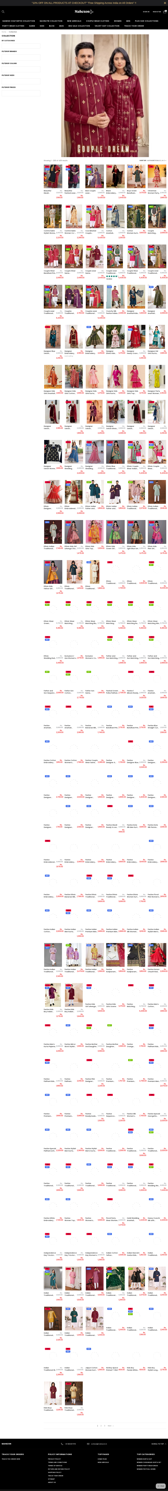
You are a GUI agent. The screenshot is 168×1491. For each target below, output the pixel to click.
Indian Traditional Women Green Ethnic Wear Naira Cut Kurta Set (71, 1384)
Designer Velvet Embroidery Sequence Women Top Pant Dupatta (49, 421)
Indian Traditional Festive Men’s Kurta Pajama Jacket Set (49, 1349)
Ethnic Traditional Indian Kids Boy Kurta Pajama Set (69, 581)
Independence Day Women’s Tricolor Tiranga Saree (91, 1269)
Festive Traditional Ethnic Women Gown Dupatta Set (154, 1165)
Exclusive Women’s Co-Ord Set (91, 662)
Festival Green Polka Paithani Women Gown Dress (112, 701)
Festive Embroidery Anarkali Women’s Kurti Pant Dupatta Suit (70, 876)
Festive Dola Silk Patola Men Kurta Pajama (153, 841)
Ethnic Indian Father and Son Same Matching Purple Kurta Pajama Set (111, 501)
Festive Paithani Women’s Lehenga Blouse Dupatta (68, 1095)
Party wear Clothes (13, 20)
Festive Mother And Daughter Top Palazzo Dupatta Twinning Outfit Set (91, 1060)
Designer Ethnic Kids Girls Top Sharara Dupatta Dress (112, 346)
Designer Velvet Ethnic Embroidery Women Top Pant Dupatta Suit (111, 421)
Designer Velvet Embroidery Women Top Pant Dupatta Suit (91, 421)
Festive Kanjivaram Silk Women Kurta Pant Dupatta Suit (111, 985)
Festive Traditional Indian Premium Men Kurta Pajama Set (49, 1199)
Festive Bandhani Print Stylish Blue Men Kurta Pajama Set (133, 736)
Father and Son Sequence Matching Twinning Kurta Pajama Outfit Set (50, 701)
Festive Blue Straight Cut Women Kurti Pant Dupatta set (153, 736)
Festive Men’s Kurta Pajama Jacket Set (49, 1060)
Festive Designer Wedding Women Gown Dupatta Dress (71, 811)
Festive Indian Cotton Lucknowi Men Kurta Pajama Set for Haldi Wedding (49, 945)
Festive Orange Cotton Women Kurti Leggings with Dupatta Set (132, 1060)
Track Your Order (134, 20)
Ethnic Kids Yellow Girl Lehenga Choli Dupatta (50, 581)
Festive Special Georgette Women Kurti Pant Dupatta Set (154, 1130)
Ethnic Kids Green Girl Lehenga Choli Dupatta (112, 541)
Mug (61, 20)
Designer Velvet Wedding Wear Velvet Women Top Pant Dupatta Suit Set (154, 421)
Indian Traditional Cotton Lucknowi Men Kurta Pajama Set (91, 1309)
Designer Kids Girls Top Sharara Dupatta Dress (133, 386)
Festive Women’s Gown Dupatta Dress (91, 1234)
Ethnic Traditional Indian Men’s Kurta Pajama (91, 581)
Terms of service (55, 1481)
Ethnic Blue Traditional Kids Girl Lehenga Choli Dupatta (112, 461)
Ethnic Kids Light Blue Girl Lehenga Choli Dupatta (133, 541)
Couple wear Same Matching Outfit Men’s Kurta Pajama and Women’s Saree (91, 266)
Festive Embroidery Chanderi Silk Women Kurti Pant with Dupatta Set (90, 876)
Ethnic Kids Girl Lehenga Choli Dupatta (71, 541)
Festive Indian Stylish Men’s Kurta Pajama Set (153, 945)
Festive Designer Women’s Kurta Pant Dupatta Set (153, 811)
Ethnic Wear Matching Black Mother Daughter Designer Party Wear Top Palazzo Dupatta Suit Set (71, 621)
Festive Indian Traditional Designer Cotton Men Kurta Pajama (49, 985)
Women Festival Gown (146, 1484)
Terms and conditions (57, 1477)
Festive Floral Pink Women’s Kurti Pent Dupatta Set (153, 911)
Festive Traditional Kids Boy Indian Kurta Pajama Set (70, 1199)
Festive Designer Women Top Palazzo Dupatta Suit (132, 811)
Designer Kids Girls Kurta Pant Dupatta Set (91, 386)
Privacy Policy (54, 1474)
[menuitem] (18, 15)
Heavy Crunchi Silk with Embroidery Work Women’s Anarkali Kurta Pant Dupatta (154, 1234)
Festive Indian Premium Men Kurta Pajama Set (91, 945)
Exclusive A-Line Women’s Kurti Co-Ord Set (70, 662)
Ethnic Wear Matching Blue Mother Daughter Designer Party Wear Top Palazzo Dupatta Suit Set (91, 621)
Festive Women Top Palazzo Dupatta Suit (70, 1234)
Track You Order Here (11, 1474)
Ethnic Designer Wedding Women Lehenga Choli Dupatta (50, 501)
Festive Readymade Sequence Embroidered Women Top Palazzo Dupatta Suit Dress (90, 1130)
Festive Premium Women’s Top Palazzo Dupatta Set (70, 1130)
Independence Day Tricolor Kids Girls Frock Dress (50, 1269)
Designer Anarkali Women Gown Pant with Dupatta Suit (154, 306)
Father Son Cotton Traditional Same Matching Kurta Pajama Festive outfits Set (70, 696)
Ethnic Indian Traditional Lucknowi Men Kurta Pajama (153, 501)
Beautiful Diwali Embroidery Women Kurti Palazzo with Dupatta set (49, 186)
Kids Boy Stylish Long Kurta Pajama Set (153, 1384)
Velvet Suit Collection (107, 20)
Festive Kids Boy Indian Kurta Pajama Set (70, 1025)
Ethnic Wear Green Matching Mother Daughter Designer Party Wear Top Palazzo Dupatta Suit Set (50, 621)
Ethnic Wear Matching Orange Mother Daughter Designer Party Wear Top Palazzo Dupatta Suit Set (112, 621)
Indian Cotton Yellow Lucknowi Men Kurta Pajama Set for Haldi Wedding (112, 1269)
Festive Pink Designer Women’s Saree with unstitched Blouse (90, 1095)
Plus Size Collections (146, 15)
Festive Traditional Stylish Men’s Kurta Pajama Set (111, 1199)
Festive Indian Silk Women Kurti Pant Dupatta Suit (132, 945)
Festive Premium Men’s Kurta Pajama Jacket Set (154, 1095)
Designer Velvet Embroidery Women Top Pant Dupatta (70, 421)
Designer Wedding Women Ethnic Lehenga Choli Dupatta (91, 461)
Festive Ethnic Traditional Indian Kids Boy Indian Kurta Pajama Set (91, 911)
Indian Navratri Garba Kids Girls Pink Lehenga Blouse (133, 1269)
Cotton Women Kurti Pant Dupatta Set (132, 226)
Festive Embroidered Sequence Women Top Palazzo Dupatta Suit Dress (49, 876)
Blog (52, 20)
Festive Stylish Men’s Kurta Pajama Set (91, 1165)
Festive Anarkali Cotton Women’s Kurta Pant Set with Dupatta (154, 701)
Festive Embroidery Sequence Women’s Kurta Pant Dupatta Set (153, 876)
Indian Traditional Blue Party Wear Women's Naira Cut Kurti (50, 1309)
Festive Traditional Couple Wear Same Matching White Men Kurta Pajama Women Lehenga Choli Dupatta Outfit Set (112, 1165)
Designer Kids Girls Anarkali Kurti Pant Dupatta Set (49, 386)
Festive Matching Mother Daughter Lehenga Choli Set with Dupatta (133, 1020)
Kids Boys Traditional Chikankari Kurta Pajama (49, 1424)
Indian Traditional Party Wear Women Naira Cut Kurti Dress (133, 1344)
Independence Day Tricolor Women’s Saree (71, 1269)
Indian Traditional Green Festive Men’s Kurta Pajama (70, 1349)
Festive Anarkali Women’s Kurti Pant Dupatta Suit (70, 741)
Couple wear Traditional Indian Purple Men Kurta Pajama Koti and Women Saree (49, 306)
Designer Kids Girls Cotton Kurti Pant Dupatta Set (70, 386)
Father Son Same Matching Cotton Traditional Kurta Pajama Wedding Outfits (91, 701)
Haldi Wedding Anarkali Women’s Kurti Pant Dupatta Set (133, 1234)
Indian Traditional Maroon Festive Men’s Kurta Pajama (91, 1349)
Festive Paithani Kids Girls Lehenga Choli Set (49, 1095)
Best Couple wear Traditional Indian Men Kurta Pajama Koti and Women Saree (91, 186)
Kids (42, 20)
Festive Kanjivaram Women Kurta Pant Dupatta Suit (132, 985)
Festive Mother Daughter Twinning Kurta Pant (112, 1060)
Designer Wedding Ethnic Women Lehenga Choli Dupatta (70, 461)
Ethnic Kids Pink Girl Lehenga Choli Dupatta (154, 541)
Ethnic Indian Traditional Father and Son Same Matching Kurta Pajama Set (132, 501)
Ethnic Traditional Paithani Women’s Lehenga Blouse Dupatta (131, 581)
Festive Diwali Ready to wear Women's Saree (112, 841)
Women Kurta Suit (144, 1474)
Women (117, 15)
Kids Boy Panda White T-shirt (132, 1384)
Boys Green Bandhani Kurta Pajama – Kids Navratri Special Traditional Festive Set (133, 186)
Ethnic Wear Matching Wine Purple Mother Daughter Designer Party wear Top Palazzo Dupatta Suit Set (154, 621)
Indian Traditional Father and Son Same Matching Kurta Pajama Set (132, 1309)
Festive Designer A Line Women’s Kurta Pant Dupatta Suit (111, 776)
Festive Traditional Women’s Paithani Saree (133, 1199)
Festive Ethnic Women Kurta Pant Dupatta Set (132, 911)
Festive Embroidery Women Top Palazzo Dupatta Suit (49, 911)
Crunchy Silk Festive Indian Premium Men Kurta (111, 306)
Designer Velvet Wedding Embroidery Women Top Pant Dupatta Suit (132, 421)
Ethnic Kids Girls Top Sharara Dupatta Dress (91, 541)
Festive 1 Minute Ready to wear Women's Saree (132, 696)
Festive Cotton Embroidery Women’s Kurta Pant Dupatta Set (50, 776)
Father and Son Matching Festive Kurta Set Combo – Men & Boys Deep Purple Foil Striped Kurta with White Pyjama (111, 662)
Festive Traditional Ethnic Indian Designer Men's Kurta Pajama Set (132, 1165)
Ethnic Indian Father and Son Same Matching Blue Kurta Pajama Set (91, 501)
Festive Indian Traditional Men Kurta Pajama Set (91, 985)
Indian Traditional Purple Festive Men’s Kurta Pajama (153, 1344)
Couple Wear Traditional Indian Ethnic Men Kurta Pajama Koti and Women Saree (132, 266)
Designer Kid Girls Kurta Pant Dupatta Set (153, 346)
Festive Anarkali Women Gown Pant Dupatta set (50, 741)
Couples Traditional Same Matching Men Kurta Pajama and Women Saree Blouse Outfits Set (70, 306)
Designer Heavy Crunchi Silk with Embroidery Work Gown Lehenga (133, 346)
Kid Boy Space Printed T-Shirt (112, 1384)
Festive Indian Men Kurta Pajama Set (70, 945)
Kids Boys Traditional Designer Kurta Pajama (71, 1424)
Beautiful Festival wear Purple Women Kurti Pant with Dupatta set (71, 186)
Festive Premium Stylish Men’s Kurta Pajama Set (49, 1130)
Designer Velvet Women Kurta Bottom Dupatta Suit (50, 461)
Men (128, 15)
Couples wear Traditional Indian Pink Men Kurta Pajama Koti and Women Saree (91, 306)
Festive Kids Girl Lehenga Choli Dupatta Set (91, 1020)
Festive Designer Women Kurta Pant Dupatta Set (112, 811)
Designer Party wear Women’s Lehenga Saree (154, 386)
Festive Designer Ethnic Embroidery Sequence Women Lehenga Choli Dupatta (50, 811)
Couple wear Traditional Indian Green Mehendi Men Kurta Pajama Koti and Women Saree (153, 266)
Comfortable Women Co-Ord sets (70, 226)
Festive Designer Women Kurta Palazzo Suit (91, 811)
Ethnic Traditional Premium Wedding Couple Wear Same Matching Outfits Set (153, 581)
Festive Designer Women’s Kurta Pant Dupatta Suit (49, 841)
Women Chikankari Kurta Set (149, 1477)
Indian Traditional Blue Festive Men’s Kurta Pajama (152, 1269)
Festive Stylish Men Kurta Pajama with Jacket (70, 1165)
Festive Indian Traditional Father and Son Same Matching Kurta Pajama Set (70, 985)
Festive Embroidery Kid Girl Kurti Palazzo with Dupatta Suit (111, 876)
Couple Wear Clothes (97, 15)
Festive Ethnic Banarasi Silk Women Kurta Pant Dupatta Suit (70, 911)
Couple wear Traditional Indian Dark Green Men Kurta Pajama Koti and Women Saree (112, 266)
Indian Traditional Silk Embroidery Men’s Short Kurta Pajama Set (50, 1384)
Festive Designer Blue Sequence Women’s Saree (132, 776)
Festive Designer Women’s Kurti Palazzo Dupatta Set (70, 841)
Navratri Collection (51, 15)
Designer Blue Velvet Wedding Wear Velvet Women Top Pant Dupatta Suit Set (50, 346)
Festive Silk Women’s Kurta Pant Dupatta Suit (132, 1130)
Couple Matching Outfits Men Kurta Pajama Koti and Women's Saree (153, 226)
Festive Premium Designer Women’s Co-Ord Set (112, 1095)
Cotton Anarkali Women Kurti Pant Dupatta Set (111, 226)
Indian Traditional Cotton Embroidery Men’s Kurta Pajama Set (69, 1309)
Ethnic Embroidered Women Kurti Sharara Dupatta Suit (70, 501)
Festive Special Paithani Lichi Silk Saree (50, 1165)
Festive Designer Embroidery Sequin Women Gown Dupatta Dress (154, 776)
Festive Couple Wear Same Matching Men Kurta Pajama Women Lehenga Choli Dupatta (91, 776)
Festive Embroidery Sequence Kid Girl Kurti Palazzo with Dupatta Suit (132, 876)
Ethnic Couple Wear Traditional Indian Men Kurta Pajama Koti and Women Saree (153, 461)
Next (110, 1441)
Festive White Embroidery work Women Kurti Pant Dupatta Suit (49, 1234)
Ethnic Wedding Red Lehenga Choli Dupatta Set (50, 662)
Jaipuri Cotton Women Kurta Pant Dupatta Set (91, 1384)
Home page (102, 1474)
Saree (32, 20)
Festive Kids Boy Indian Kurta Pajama (49, 1025)
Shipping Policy (54, 1487)
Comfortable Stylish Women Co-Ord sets (50, 226)
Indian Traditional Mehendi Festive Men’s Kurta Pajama (111, 1344)
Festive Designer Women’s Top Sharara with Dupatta (91, 841)
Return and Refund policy (59, 1484)
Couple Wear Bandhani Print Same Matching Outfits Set (50, 266)
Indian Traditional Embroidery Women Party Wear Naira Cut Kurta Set (111, 1309)
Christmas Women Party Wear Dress (153, 186)
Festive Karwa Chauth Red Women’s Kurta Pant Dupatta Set (153, 985)
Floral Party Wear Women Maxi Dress (111, 1234)
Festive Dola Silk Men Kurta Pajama (133, 841)
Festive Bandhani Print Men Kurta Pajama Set (112, 736)
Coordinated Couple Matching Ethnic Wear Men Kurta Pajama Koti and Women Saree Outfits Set (90, 226)
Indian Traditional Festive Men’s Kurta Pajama (153, 1309)
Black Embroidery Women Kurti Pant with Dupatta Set (111, 186)
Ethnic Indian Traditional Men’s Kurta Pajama (49, 541)
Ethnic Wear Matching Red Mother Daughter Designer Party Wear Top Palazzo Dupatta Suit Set (133, 621)
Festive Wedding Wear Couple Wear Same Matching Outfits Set (154, 1199)
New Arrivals (74, 15)
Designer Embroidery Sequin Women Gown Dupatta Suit (91, 346)
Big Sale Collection (79, 20)
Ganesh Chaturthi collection (18, 15)
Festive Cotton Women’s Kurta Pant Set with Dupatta (71, 776)
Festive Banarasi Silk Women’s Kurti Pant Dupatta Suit (91, 741)
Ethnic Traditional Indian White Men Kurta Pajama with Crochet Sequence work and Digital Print (111, 581)
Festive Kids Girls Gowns (111, 1020)
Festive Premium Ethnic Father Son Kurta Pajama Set (132, 1095)
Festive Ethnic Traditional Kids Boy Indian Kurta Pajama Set (111, 911)
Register (157, 6)
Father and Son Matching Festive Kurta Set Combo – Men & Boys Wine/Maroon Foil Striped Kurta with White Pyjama (153, 662)
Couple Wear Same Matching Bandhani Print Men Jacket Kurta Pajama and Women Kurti (71, 266)
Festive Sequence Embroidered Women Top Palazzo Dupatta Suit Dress (111, 1130)
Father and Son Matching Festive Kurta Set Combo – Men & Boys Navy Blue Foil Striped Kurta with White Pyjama (132, 662)
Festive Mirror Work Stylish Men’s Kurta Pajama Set (70, 1060)
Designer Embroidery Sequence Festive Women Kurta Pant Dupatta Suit (70, 346)
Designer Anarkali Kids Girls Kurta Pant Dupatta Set (132, 306)
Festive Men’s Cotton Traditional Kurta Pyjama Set (153, 1020)
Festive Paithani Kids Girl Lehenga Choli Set (153, 1060)
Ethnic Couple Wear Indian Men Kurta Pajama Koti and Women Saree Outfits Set (132, 461)
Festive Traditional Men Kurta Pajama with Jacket (90, 1199)
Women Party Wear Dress (147, 1481)
